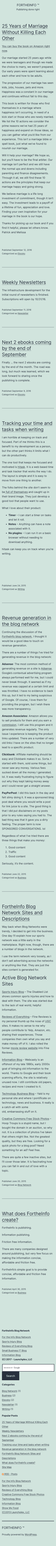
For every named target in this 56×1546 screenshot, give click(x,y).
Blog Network (24, 1185)
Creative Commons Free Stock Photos (25, 1118)
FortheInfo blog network (17, 636)
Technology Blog (11, 1499)
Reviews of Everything (15, 1016)
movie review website (24, 1048)
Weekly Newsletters (24, 282)
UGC (48, 1021)
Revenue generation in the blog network (24, 1449)
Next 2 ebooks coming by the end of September (26, 348)
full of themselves (16, 492)
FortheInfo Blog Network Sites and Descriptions (22, 913)
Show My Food (10, 1508)
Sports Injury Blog (13, 991)
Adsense (46, 668)
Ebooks (21, 253)
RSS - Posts (10, 1474)
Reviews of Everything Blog (17, 1346)
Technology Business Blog (18, 1093)
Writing (21, 589)
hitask (21, 467)
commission (9, 724)
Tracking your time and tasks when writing (25, 1444)
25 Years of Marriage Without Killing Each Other (25, 32)
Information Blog (12, 1059)
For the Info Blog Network (16, 1337)
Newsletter (23, 313)
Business (22, 877)
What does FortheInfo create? (18, 1462)
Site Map (7, 1467)
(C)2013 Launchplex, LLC (16, 1512)
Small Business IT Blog (14, 1350)
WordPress (31, 1534)
